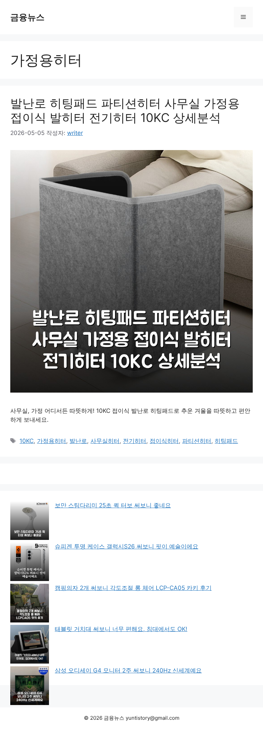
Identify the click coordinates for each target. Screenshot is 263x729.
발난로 (78, 440)
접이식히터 (164, 440)
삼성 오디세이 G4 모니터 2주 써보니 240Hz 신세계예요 (128, 670)
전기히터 (134, 440)
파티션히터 (196, 440)
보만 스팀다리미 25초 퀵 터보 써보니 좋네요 (113, 505)
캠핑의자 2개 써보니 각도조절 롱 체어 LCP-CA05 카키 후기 (133, 587)
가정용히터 (51, 440)
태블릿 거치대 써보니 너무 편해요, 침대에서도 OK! (121, 629)
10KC (27, 440)
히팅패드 (226, 440)
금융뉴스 (27, 17)
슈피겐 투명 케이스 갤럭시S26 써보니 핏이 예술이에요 (126, 546)
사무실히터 (105, 440)
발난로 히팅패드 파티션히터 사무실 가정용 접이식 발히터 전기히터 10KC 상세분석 (125, 110)
